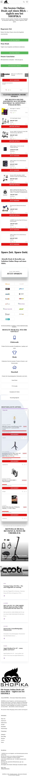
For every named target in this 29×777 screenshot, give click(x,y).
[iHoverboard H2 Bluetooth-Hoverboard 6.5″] (5, 208)
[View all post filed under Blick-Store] (21, 304)
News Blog (3, 736)
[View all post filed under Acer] (21, 309)
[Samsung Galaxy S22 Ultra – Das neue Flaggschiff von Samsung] (14, 589)
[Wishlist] (27, 2)
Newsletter (3, 726)
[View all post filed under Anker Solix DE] (7, 309)
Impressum (3, 720)
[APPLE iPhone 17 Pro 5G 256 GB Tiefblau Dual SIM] (5, 149)
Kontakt (2, 724)
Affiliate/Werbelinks (5, 768)
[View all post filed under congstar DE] (21, 293)
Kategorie (3, 734)
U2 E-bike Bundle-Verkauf (15, 118)
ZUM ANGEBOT (14, 461)
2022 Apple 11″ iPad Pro (15, 108)
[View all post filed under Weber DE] (7, 289)
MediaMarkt (12, 151)
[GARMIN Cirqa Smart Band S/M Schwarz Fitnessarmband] (5, 223)
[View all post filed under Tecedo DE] (21, 289)
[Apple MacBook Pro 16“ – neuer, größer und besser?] (14, 652)
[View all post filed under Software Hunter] (7, 314)
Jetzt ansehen (14, 80)
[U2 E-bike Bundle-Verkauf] (5, 121)
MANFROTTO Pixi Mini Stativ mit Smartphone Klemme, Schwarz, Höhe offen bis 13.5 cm (11, 455)
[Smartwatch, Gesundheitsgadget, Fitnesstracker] (14, 632)
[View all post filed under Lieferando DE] (7, 284)
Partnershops (4, 728)
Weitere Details (14, 126)
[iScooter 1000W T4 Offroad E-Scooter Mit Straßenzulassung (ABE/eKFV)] (5, 134)
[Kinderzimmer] (6, 74)
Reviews (3, 738)
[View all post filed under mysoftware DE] (7, 304)
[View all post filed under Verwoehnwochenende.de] (21, 284)
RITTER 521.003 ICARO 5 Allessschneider (9, 480)
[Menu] (1, 2)
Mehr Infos (3, 767)
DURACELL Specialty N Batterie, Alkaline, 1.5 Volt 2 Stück (11, 507)
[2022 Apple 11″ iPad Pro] (5, 111)
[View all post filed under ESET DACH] (7, 319)
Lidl (3, 84)
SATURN (12, 225)
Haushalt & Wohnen (6, 478)
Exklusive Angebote (13, 110)
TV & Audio (4, 505)
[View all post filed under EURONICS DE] (7, 293)
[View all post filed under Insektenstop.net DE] (21, 314)
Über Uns (3, 718)
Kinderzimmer (21, 73)
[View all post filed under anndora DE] (21, 298)
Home (2, 742)
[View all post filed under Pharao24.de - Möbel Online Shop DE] (7, 298)
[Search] (24, 2)
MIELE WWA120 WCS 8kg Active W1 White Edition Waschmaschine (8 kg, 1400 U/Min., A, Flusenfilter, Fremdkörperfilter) (18, 191)
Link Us (2, 740)
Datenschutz (4, 722)
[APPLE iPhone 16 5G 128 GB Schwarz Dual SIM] (5, 163)
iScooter (11, 122)
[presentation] (2, 75)
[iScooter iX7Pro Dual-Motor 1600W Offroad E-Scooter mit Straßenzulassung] (5, 178)
